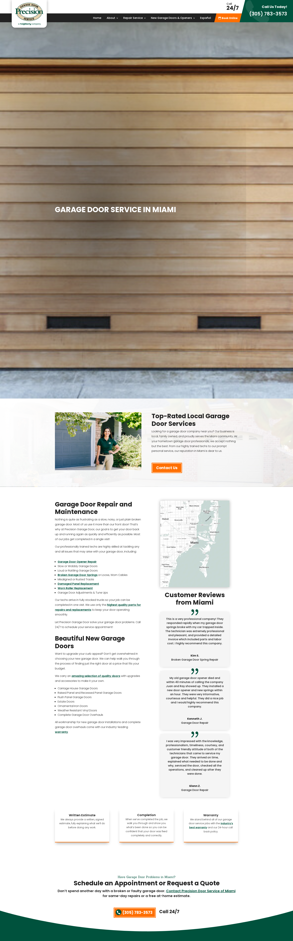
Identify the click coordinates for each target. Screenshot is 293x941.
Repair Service (133, 18)
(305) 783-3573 (268, 14)
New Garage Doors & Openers (171, 18)
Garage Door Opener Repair (77, 562)
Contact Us (167, 467)
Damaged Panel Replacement (78, 584)
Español (205, 18)
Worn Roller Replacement (75, 588)
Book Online (230, 18)
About (111, 18)
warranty (61, 732)
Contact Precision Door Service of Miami (201, 891)
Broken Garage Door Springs (77, 575)
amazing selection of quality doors (96, 676)
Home (97, 18)
